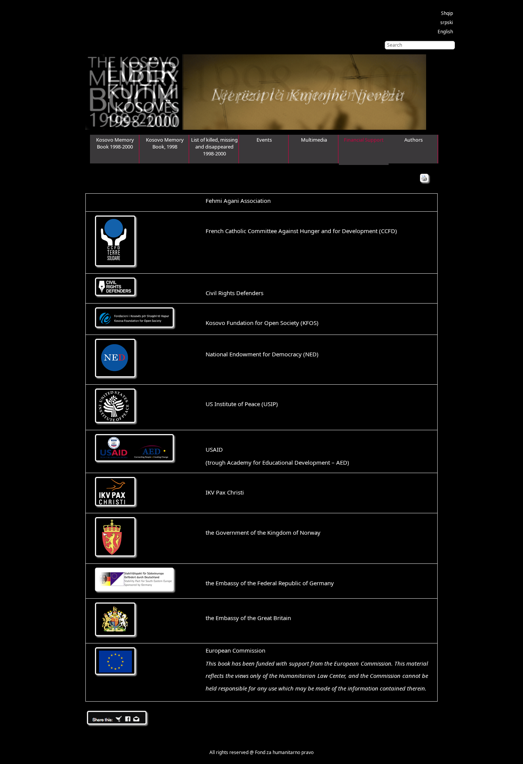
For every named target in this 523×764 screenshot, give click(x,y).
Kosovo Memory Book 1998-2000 (115, 143)
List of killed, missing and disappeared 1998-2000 (214, 146)
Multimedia (314, 139)
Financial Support (364, 139)
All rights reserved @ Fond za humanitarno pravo (261, 752)
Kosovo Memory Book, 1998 (165, 143)
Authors (413, 139)
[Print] (424, 178)
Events (264, 139)
